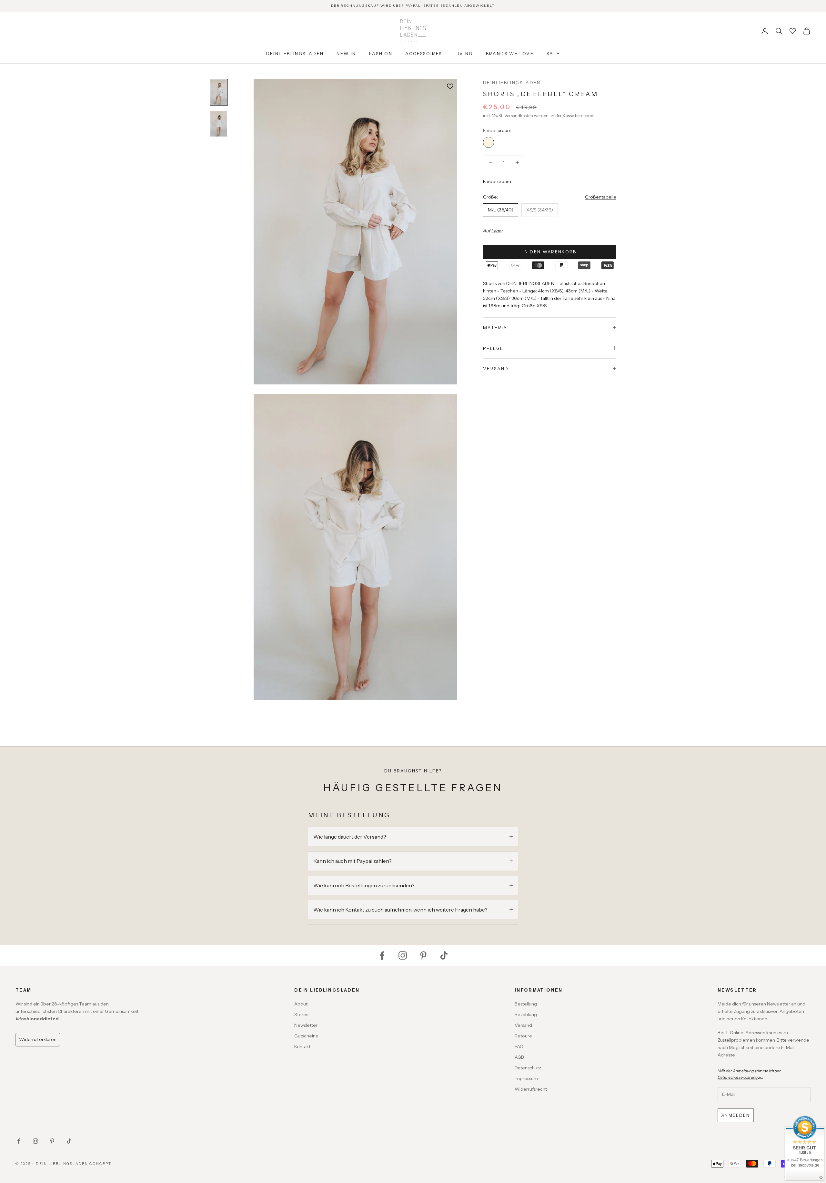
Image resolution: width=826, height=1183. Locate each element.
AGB (519, 1057)
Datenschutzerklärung (738, 1077)
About (300, 1004)
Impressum (526, 1078)
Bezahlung (526, 1014)
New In (346, 53)
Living (464, 53)
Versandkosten (518, 115)
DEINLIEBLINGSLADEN (512, 82)
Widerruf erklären (37, 1039)
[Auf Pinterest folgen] (423, 955)
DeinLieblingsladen (295, 53)
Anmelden (735, 1115)
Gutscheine (306, 1036)
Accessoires (423, 53)
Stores (301, 1014)
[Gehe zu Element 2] (219, 124)
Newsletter (305, 1025)
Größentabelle (600, 196)
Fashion (381, 53)
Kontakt (302, 1046)
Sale (553, 53)
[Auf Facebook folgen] (382, 955)
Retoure (523, 1036)
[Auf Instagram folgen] (403, 955)
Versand (523, 1025)
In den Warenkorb (549, 251)
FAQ (519, 1046)
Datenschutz (528, 1068)
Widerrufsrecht (531, 1089)
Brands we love (510, 53)
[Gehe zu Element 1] (219, 92)
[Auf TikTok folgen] (444, 955)
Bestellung (526, 1004)
